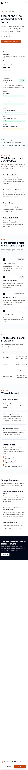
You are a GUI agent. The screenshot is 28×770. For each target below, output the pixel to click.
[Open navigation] (25, 2)
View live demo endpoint (9, 46)
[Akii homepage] (4, 2)
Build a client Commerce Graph (10, 41)
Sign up (4, 554)
